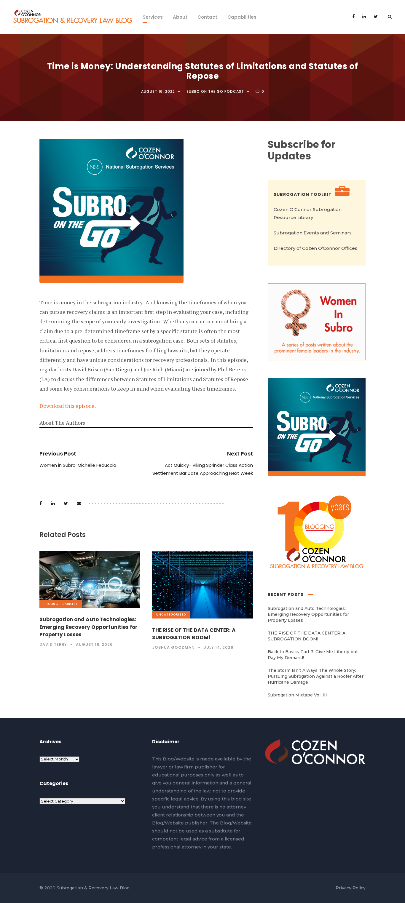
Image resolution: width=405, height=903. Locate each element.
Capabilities (241, 17)
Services (153, 17)
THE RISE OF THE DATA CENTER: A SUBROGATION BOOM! (194, 633)
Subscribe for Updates (301, 150)
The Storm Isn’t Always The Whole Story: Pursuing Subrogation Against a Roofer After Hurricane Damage (315, 676)
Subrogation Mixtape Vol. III (297, 695)
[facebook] (353, 16)
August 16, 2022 (158, 91)
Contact (207, 17)
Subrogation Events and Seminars (313, 233)
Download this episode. (67, 405)
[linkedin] (364, 16)
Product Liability (61, 604)
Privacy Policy (351, 888)
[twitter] (376, 16)
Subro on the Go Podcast (215, 91)
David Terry (53, 644)
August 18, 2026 (94, 644)
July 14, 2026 (218, 647)
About (180, 17)
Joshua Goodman (173, 647)
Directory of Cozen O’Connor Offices (315, 248)
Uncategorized (171, 614)
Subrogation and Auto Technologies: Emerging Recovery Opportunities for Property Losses (88, 627)
